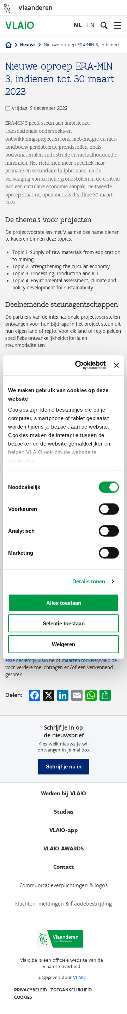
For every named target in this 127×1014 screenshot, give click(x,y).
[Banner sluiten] (116, 365)
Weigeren (63, 644)
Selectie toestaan (64, 623)
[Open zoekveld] (104, 25)
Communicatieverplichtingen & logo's (63, 885)
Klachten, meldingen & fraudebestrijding (63, 903)
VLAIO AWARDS (63, 848)
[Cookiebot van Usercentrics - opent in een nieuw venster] (78, 365)
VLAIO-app (63, 830)
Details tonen (88, 581)
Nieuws (27, 45)
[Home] (8, 45)
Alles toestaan (63, 603)
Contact (63, 866)
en (91, 25)
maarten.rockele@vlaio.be (89, 660)
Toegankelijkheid (71, 990)
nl (77, 25)
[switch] (109, 508)
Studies (63, 811)
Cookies (23, 997)
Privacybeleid (30, 990)
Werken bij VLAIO (63, 793)
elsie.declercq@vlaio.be (29, 660)
